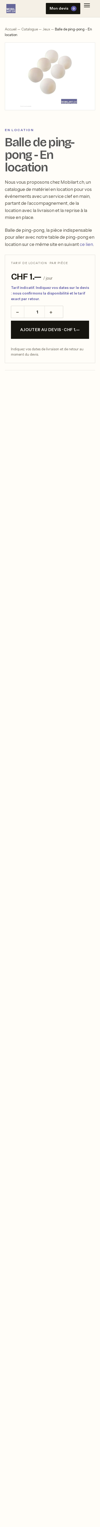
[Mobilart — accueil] (11, 8)
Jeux (46, 29)
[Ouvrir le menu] (87, 6)
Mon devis (62, 8)
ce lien (86, 244)
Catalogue (29, 29)
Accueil (11, 29)
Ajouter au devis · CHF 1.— (50, 329)
